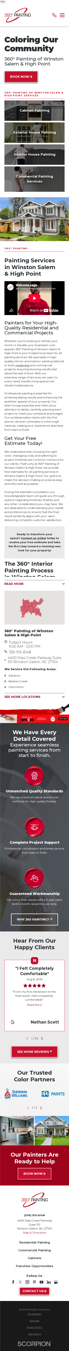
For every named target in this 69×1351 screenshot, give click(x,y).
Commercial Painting (34, 1250)
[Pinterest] (34, 1282)
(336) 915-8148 (34, 1215)
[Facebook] (13, 1282)
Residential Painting (34, 1242)
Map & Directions (34, 1232)
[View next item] (42, 1038)
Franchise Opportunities (34, 1266)
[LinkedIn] (49, 1282)
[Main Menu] (62, 15)
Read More (34, 1005)
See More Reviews (33, 1052)
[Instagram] (27, 1282)
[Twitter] (20, 1282)
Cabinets (34, 1258)
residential (22, 365)
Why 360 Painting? (33, 919)
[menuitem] (34, 1314)
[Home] (17, 15)
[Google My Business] (56, 1282)
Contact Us (33, 1291)
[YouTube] (41, 1282)
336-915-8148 (20, 652)
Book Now (19, 76)
